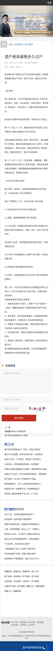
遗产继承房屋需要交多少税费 (16, 435)
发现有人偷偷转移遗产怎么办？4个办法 (21, 493)
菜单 (49, 2)
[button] (4, 21)
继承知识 (19, 44)
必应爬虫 (31, 625)
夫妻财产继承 (10, 586)
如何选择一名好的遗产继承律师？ (18, 519)
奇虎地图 (14, 625)
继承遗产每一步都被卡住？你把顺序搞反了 (22, 488)
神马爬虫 (31, 622)
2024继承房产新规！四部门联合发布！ (20, 553)
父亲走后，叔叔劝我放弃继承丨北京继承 (21, 464)
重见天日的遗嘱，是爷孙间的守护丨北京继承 (23, 454)
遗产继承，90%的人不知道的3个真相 (20, 478)
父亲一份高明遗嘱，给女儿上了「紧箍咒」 (22, 529)
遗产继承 (35, 576)
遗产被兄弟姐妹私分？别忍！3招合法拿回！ (23, 449)
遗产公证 (35, 571)
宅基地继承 (40, 586)
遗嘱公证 (30, 586)
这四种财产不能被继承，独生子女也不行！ (22, 558)
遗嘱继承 (8, 571)
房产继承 (26, 576)
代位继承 (17, 581)
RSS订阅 (14, 622)
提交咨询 (19, 418)
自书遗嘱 (21, 586)
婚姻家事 (17, 591)
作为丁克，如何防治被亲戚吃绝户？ (19, 514)
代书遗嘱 (35, 581)
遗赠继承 (26, 571)
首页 (11, 44)
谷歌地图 (23, 625)
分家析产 (26, 581)
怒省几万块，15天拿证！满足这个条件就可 (22, 459)
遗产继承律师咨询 (32, 647)
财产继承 (29, 44)
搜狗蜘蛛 (40, 622)
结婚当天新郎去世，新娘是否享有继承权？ (22, 524)
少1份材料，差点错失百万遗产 (17, 543)
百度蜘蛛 (23, 622)
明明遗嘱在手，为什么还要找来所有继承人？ (23, 483)
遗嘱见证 (17, 571)
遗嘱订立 (8, 591)
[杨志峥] (26, 21)
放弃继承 (17, 576)
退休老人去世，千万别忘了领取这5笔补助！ (23, 534)
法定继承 (8, 581)
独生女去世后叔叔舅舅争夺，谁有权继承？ (22, 538)
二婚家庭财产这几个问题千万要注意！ (20, 548)
